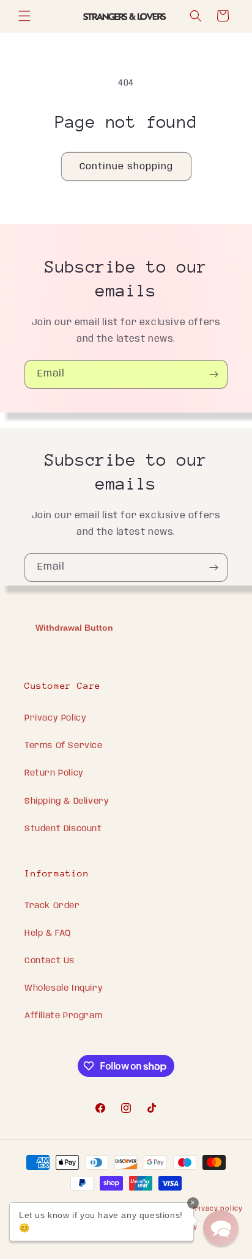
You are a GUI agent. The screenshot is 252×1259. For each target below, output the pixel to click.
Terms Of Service (63, 745)
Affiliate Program (63, 1015)
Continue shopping (126, 167)
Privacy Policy (55, 718)
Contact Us (49, 960)
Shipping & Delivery (66, 801)
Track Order (52, 905)
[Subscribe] (213, 374)
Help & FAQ (47, 933)
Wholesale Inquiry (63, 988)
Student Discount (63, 828)
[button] (24, 15)
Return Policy (54, 773)
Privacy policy (217, 1209)
